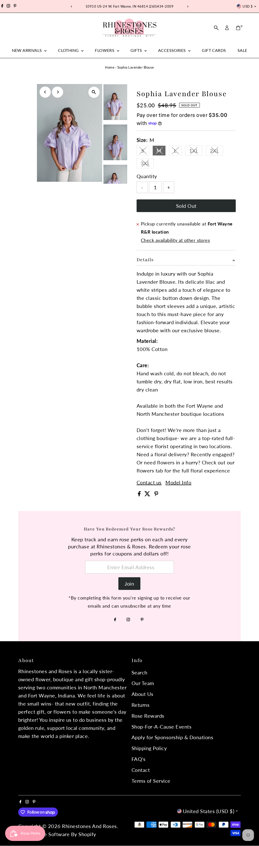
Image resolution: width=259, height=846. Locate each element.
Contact (141, 770)
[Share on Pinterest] (156, 494)
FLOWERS (105, 50)
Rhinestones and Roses (89, 826)
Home (109, 67)
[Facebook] (2, 6)
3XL (147, 164)
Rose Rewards (148, 716)
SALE (242, 50)
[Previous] (71, 6)
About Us (143, 694)
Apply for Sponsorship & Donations (172, 737)
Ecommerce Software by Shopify (57, 834)
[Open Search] (216, 28)
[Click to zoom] (94, 92)
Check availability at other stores (175, 240)
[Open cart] (238, 28)
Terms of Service (151, 781)
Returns (141, 705)
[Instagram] (8, 6)
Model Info (178, 482)
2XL (216, 152)
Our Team (143, 683)
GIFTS (137, 50)
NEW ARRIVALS (27, 50)
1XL (196, 152)
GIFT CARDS (214, 50)
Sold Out (186, 206)
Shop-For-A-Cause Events (162, 727)
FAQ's (139, 759)
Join (129, 584)
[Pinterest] (15, 6)
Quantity (147, 176)
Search (139, 672)
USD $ (248, 6)
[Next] (187, 6)
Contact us (149, 482)
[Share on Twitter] (148, 494)
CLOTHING (69, 50)
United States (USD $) (208, 811)
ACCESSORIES (172, 50)
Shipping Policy (149, 748)
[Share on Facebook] (140, 494)
